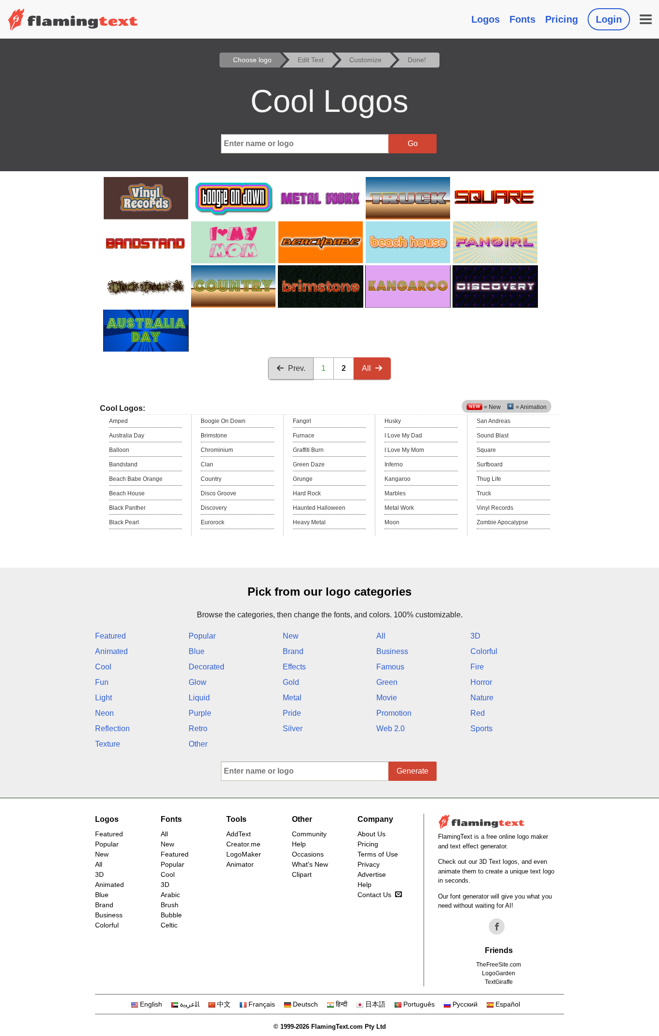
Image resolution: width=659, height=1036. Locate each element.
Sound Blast (492, 435)
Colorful (483, 651)
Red (477, 713)
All (366, 368)
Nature (482, 698)
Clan (207, 464)
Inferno (393, 464)
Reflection (112, 728)
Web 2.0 (390, 728)
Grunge (303, 479)
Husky (392, 421)
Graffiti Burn (308, 450)
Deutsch (305, 1004)
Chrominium (217, 450)
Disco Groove (218, 493)
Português (419, 1004)
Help (299, 844)
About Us (371, 834)
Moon (391, 522)
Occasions (308, 854)
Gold (291, 682)
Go (413, 143)
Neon (104, 713)
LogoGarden (498, 973)
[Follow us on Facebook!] (497, 926)
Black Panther (127, 507)
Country (211, 479)
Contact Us (374, 895)
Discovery (214, 507)
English (151, 1004)
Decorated (206, 667)
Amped (118, 421)
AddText (238, 834)
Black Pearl (124, 522)
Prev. (296, 368)
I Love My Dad (403, 435)
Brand (293, 651)
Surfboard (490, 464)
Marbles (395, 493)
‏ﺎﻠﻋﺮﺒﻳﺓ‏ (189, 1004)
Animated (111, 651)
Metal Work (399, 507)
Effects (294, 667)
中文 (224, 1004)
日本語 (375, 1004)
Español (507, 1004)
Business (392, 651)
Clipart (302, 874)
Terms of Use (377, 854)
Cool (103, 667)
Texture (107, 744)
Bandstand (123, 464)
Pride (292, 713)
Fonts (522, 19)
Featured (110, 636)
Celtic (169, 925)
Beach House (127, 493)
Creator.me (243, 844)
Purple (200, 713)
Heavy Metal (309, 522)
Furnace (304, 435)
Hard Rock (307, 493)
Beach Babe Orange (136, 479)
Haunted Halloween (319, 507)
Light (103, 698)
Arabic (170, 895)
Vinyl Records (495, 507)
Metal (292, 698)
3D (475, 636)
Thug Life (489, 479)
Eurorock (212, 522)
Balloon (119, 450)
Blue (197, 651)
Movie (386, 698)
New (291, 636)
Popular (202, 636)
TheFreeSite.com (498, 964)
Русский (465, 1004)
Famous (390, 667)
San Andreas (493, 421)
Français (261, 1004)
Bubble (171, 915)
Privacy (368, 864)
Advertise (371, 874)
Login (609, 19)
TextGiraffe (499, 982)
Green (387, 682)
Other (198, 744)
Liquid (199, 698)
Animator (240, 864)
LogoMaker (243, 854)
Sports (481, 728)
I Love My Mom (404, 450)
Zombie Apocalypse (502, 522)
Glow (197, 682)
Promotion (394, 713)
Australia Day (126, 435)
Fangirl (302, 421)
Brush (169, 905)
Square (486, 450)
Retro (198, 728)
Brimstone (214, 435)
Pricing (561, 19)
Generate (412, 771)
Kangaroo (397, 479)
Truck (484, 493)
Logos (485, 19)
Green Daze (309, 464)
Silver (292, 728)
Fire (477, 667)
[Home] (72, 19)
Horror (481, 682)
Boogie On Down (223, 421)
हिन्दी (341, 1004)
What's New (310, 864)
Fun (102, 682)
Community (309, 834)
